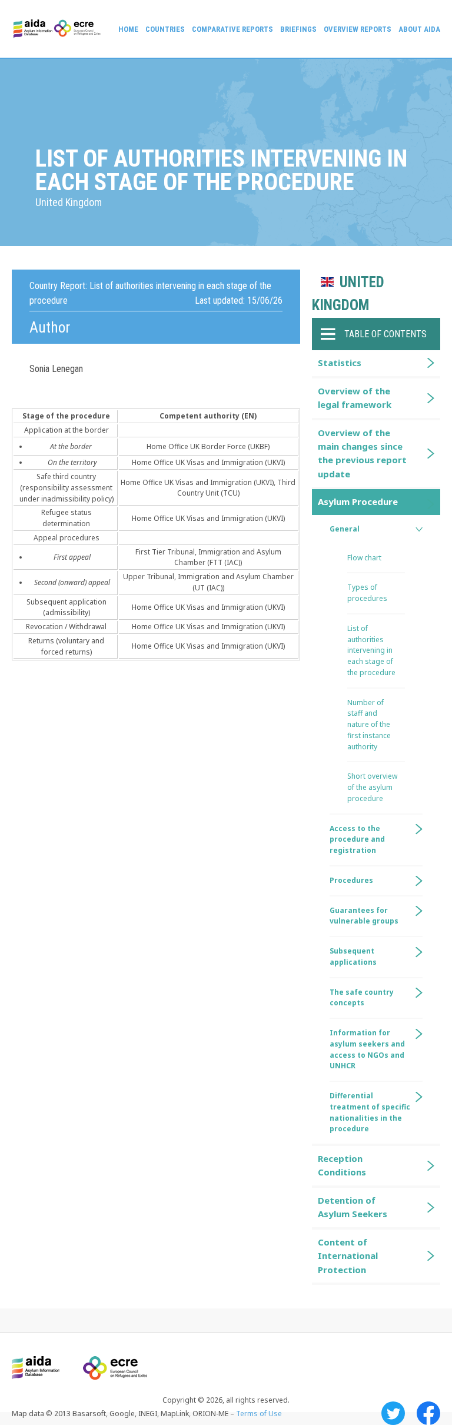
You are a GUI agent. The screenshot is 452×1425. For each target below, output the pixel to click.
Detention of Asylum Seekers (352, 1207)
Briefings (298, 29)
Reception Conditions (342, 1165)
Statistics (339, 362)
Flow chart (364, 558)
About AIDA (419, 29)
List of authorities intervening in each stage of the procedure (371, 650)
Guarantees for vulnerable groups (364, 915)
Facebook (428, 1413)
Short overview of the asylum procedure (372, 787)
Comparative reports (232, 29)
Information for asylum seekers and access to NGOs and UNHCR (367, 1049)
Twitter (393, 1413)
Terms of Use (259, 1414)
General (345, 529)
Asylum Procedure (358, 501)
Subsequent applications (353, 956)
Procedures (351, 880)
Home (128, 29)
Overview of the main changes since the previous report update (362, 453)
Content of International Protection (348, 1255)
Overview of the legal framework (354, 397)
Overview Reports (357, 29)
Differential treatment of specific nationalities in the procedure (370, 1112)
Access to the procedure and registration (357, 839)
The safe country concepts (362, 997)
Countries (165, 29)
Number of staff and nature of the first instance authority (369, 724)
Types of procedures (367, 592)
